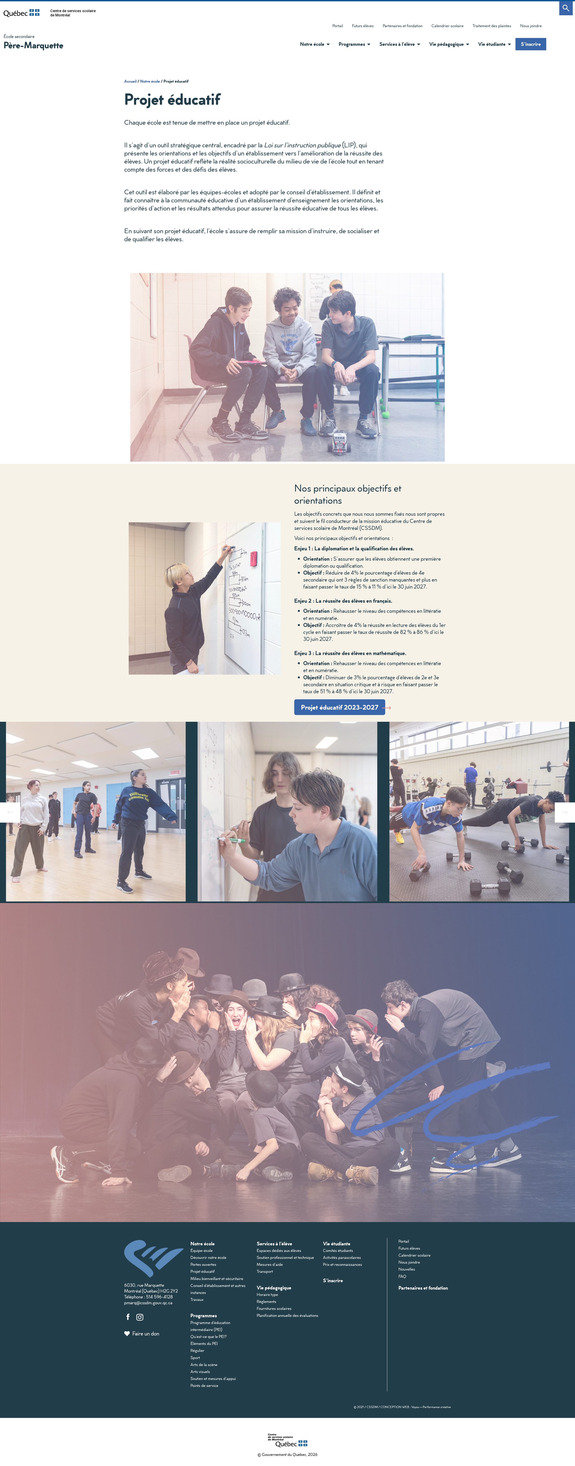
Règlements (266, 1301)
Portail (337, 26)
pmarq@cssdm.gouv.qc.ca (148, 1302)
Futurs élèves (363, 26)
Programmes (203, 1315)
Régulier (197, 1350)
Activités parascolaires (342, 1257)
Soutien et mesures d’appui (213, 1378)
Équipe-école (201, 1250)
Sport (195, 1357)
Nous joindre (531, 26)
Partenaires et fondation (402, 26)
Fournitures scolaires (274, 1308)
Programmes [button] (352, 43)
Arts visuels (200, 1371)
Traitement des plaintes (489, 27)
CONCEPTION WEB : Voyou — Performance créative (415, 1407)
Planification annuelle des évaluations (287, 1315)
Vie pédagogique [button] (446, 43)
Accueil (130, 81)
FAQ (402, 1276)
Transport (265, 1271)
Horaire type (267, 1294)
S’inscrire (531, 43)
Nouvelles (406, 1269)
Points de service (204, 1385)
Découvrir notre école (208, 1257)
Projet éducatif (202, 1271)
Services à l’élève (274, 1243)
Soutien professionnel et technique (285, 1257)
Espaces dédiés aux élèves (279, 1250)
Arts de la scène (203, 1364)
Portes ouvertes (203, 1264)
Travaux (196, 1299)
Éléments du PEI (204, 1343)
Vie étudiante (336, 1243)
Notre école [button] (312, 43)
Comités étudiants (338, 1250)
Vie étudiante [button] (492, 43)
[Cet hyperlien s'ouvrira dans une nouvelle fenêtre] (22, 13)
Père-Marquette (33, 44)
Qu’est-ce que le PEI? (208, 1336)
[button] (327, 44)
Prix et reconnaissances (342, 1264)
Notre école (150, 81)
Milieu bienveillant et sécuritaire (216, 1278)
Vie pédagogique (274, 1287)
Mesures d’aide (270, 1264)
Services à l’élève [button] (397, 43)
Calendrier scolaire (447, 26)
